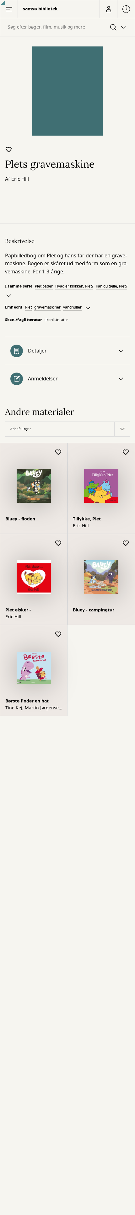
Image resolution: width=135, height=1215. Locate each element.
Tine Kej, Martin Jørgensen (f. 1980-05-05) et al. (33, 708)
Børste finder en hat (27, 701)
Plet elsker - (18, 610)
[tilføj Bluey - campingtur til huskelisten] (126, 543)
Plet (28, 307)
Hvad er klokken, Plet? (74, 286)
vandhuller (72, 307)
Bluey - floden (20, 519)
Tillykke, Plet (87, 519)
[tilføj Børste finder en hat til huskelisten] (58, 634)
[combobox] (67, 27)
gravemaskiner (47, 307)
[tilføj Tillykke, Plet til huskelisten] (126, 452)
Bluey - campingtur (93, 610)
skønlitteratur (56, 320)
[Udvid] (9, 295)
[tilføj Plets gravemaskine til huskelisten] (9, 149)
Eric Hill (20, 179)
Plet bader (44, 286)
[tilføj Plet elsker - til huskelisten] (58, 543)
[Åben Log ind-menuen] (108, 9)
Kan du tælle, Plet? (111, 286)
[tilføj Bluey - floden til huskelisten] (58, 452)
